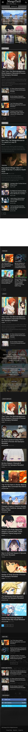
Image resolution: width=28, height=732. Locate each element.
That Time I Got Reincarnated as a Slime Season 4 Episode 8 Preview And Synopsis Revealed (13, 73)
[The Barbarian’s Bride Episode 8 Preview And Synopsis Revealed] (14, 588)
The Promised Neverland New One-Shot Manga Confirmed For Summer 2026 (17, 207)
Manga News (4, 137)
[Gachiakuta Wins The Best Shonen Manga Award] (5, 185)
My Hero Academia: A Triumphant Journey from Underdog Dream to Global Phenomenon (18, 649)
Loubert (3, 77)
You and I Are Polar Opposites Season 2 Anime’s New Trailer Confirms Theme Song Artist (11, 531)
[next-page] (5, 119)
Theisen (3, 556)
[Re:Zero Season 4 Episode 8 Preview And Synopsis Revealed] (5, 98)
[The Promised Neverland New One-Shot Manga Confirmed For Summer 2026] (5, 207)
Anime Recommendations (20, 277)
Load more (13, 663)
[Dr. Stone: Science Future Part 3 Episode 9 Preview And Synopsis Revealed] (5, 90)
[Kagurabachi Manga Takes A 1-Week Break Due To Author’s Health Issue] (14, 159)
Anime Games (14, 366)
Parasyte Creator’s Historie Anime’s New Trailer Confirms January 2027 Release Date (17, 113)
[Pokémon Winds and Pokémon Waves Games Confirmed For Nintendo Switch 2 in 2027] (14, 371)
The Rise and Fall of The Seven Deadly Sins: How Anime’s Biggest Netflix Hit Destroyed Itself (18, 657)
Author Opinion (5, 261)
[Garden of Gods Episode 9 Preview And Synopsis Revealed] (20, 39)
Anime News (4, 68)
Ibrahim (3, 144)
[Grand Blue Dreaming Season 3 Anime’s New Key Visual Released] (14, 609)
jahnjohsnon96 (6, 23)
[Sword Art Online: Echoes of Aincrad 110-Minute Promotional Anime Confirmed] (14, 356)
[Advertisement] (14, 232)
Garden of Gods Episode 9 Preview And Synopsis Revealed (13, 575)
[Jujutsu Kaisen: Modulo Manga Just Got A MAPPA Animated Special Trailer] (5, 200)
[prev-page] (2, 119)
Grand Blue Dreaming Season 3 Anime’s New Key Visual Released (13, 618)
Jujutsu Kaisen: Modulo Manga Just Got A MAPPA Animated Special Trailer (17, 200)
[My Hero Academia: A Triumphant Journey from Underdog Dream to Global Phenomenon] (21, 258)
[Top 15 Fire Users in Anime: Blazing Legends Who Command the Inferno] (5, 105)
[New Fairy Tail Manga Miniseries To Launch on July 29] (14, 132)
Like (24, 699)
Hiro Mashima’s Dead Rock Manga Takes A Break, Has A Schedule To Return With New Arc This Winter (18, 192)
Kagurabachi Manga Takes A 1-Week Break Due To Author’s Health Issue (13, 169)
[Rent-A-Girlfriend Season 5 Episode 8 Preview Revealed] (7, 39)
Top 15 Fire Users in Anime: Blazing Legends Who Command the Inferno (18, 105)
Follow (23, 702)
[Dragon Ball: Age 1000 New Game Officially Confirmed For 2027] (14, 385)
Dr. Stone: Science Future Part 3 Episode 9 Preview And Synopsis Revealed (17, 90)
